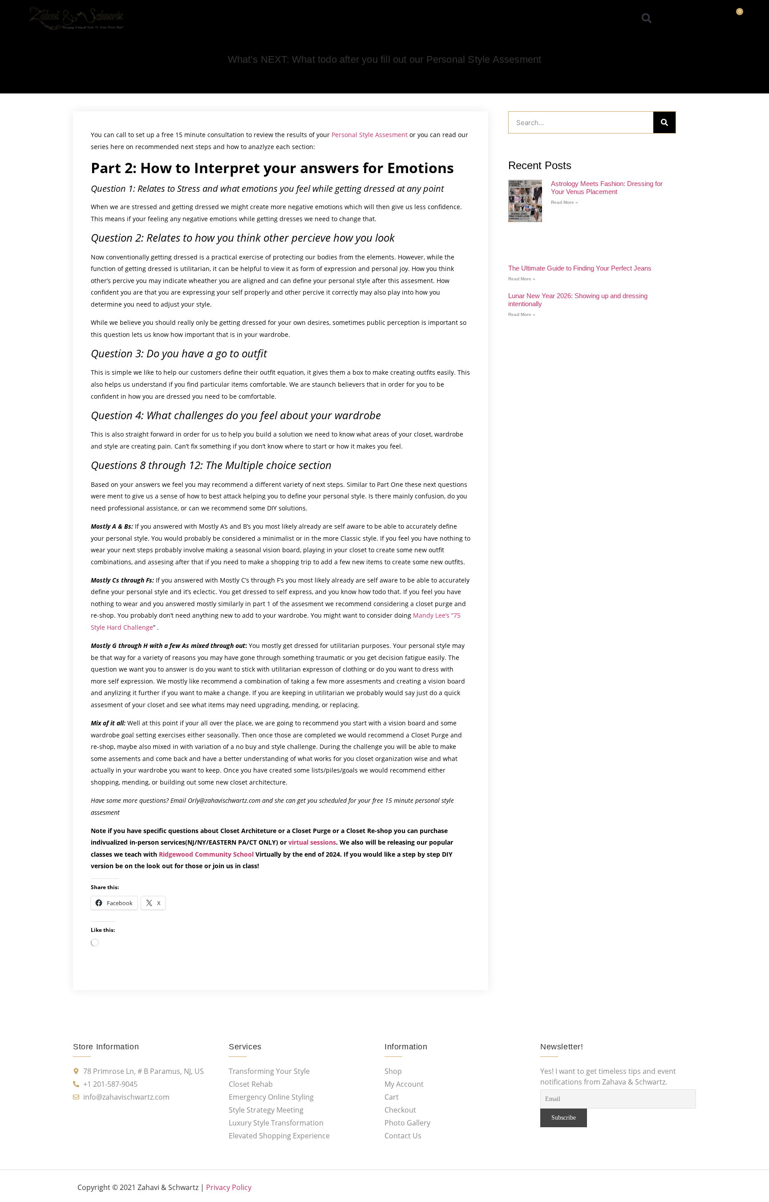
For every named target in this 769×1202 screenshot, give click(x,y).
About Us (253, 18)
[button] (646, 18)
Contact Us (516, 18)
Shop (297, 18)
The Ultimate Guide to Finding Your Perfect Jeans (580, 268)
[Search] (664, 122)
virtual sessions (312, 842)
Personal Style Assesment (370, 134)
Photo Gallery (418, 18)
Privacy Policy (228, 1187)
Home (208, 18)
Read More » (564, 202)
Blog (469, 18)
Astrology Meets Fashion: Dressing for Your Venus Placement (607, 187)
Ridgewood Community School (206, 854)
